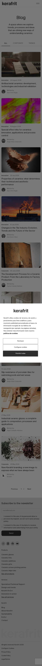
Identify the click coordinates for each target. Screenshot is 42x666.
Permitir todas (20, 353)
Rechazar (20, 341)
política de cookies (10, 333)
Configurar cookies (20, 347)
